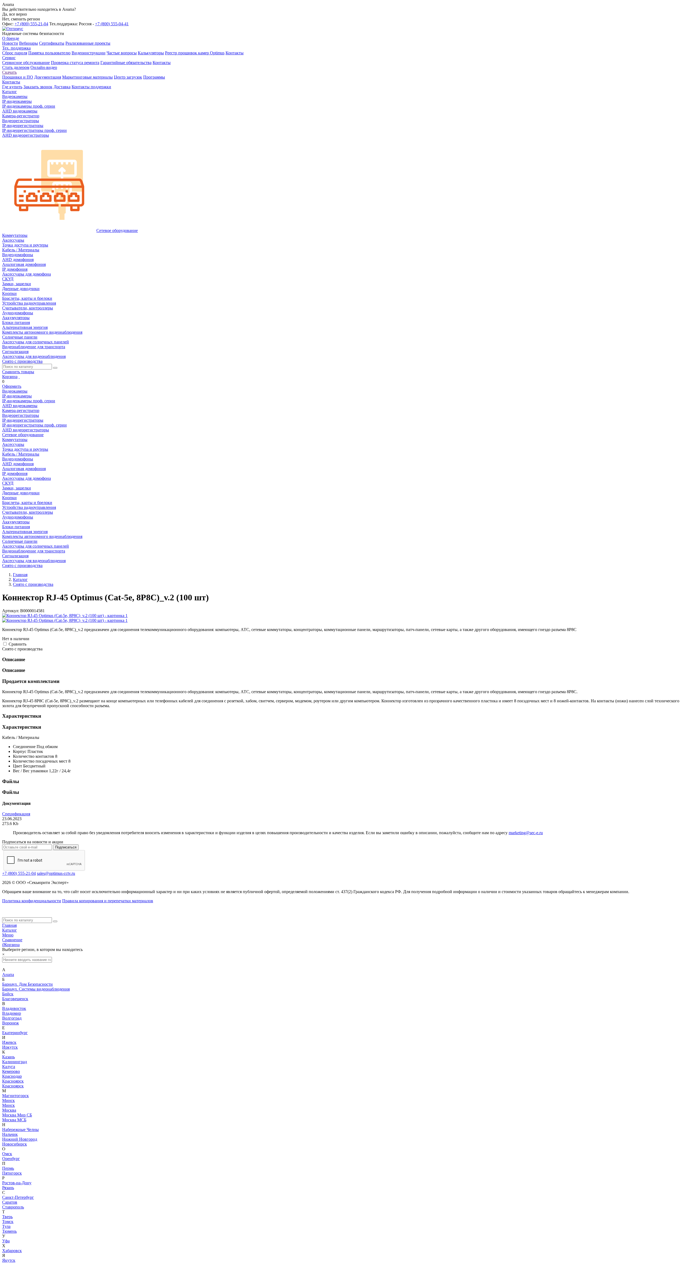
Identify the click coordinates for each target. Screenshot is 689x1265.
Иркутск (10, 1047)
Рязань (8, 1187)
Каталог (9, 930)
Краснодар (12, 1076)
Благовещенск (15, 998)
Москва (9, 1110)
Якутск (8, 1260)
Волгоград (12, 1018)
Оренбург (11, 1158)
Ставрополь (13, 1207)
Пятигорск (12, 1173)
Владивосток (14, 1008)
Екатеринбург (15, 1032)
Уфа (6, 1241)
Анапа (8, 974)
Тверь (7, 1216)
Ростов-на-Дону (16, 1183)
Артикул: (10, 610)
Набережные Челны (20, 1129)
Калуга (8, 1066)
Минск (8, 1100)
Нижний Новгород (19, 1139)
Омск (7, 1153)
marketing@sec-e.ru (526, 832)
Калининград (14, 1061)
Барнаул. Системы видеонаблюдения (36, 989)
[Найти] (55, 368)
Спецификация (16, 814)
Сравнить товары (18, 371)
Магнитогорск (15, 1095)
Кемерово (11, 1071)
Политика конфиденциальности (31, 900)
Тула (6, 1226)
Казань (8, 1057)
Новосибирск (14, 1144)
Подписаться (65, 847)
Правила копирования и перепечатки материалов (107, 900)
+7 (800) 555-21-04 (31, 24)
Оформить (11, 386)
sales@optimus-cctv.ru (56, 873)
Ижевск (9, 1042)
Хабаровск (12, 1250)
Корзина (9, 376)
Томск (7, 1221)
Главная (9, 925)
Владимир (11, 1013)
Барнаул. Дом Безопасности (27, 984)
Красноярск (13, 1081)
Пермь (8, 1168)
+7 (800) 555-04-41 (112, 24)
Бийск (7, 994)
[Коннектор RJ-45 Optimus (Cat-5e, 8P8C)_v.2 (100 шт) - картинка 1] (65, 615)
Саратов (9, 1202)
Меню (7, 935)
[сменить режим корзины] (19, 376)
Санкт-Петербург (18, 1197)
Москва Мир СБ (17, 1115)
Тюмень (9, 1231)
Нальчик (10, 1134)
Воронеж (10, 1023)
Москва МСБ (14, 1120)
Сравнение (12, 940)
